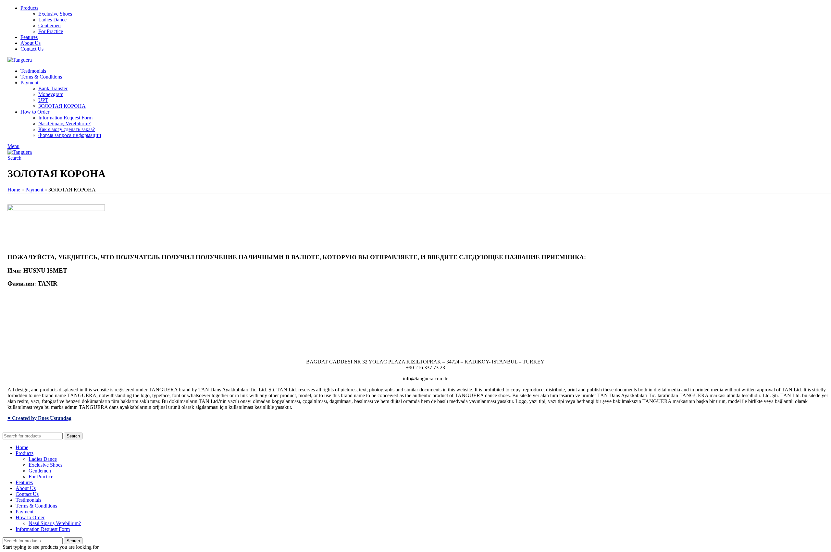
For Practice (50, 31)
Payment (34, 189)
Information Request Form (65, 117)
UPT (43, 100)
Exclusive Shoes (55, 14)
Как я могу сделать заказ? (66, 129)
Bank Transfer (53, 88)
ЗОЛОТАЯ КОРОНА (62, 106)
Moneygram (50, 94)
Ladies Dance (52, 19)
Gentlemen (49, 25)
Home (13, 189)
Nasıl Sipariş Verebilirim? (64, 123)
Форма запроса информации (69, 135)
